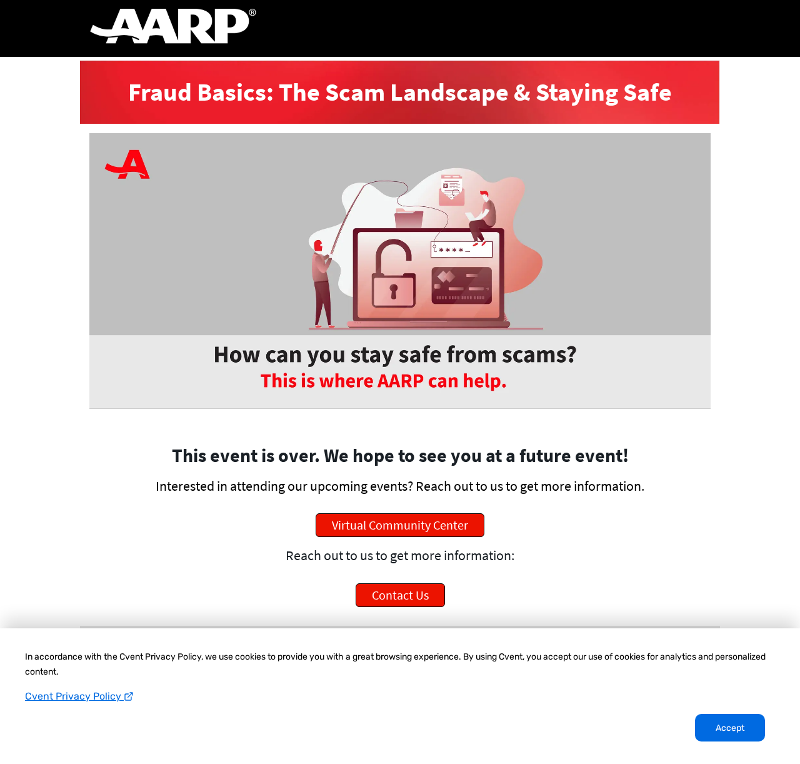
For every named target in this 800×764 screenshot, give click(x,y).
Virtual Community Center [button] (400, 525)
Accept (730, 728)
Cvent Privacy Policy (74, 696)
